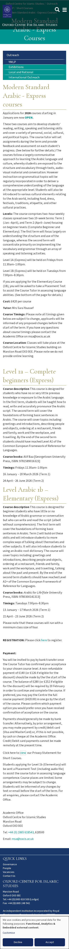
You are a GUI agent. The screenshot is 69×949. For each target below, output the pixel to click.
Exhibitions (16, 67)
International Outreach (24, 78)
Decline (18, 942)
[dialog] (34, 932)
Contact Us (9, 876)
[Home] (34, 25)
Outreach (13, 55)
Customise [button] (9, 933)
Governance (10, 864)
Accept (50, 942)
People (7, 868)
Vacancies (8, 872)
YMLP (12, 62)
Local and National (21, 72)
